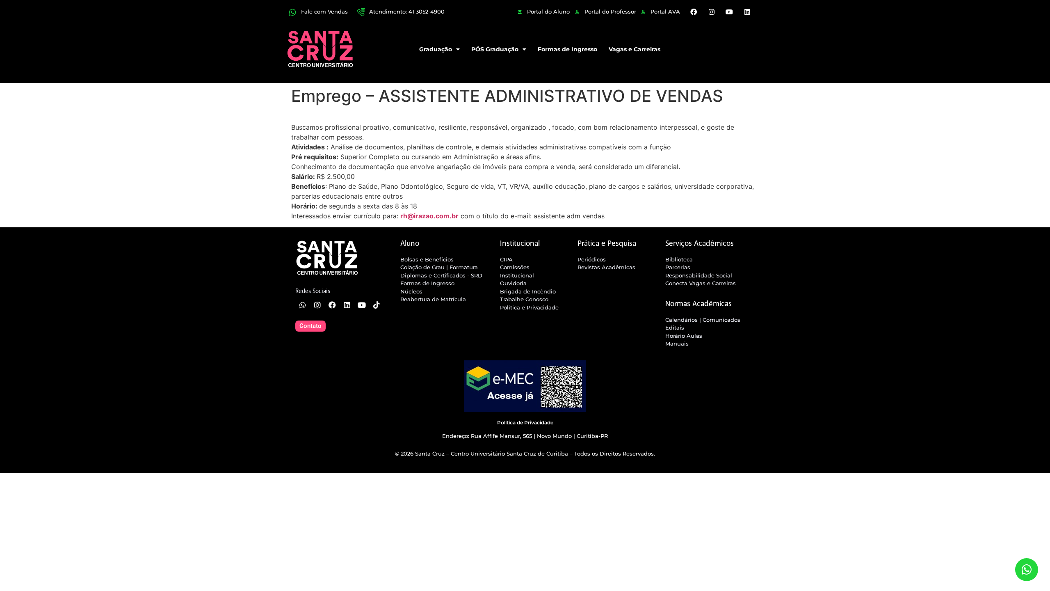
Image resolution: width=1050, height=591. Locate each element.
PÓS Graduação (494, 49)
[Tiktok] (376, 305)
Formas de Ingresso (567, 49)
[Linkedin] (747, 12)
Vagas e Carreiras (634, 49)
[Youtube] (729, 12)
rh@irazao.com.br (429, 216)
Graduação (435, 49)
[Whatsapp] (302, 305)
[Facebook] (693, 12)
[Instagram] (711, 12)
